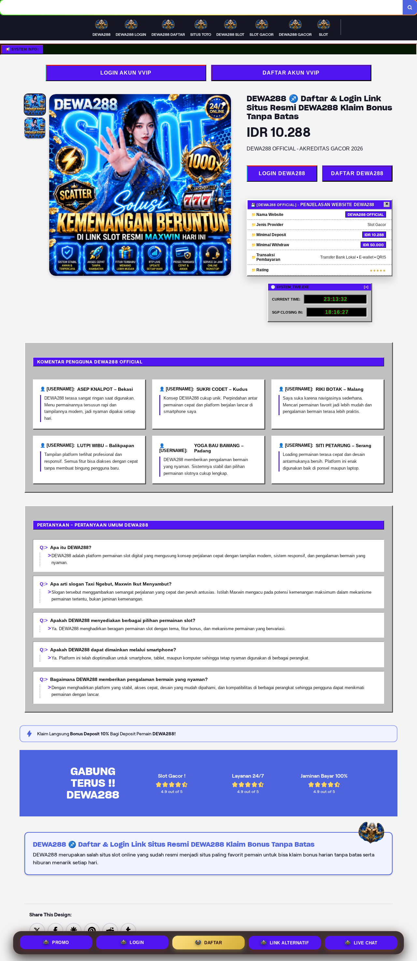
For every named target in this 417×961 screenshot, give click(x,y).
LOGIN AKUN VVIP (125, 73)
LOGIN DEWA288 (282, 173)
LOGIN (137, 941)
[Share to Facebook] (55, 930)
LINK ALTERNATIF (289, 941)
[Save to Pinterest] (92, 930)
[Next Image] (226, 186)
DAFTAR (213, 941)
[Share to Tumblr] (128, 930)
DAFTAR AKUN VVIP (291, 73)
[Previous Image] (54, 186)
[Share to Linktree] (73, 930)
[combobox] (201, 7)
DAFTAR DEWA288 (357, 173)
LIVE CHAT (366, 941)
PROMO (60, 941)
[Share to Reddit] (110, 930)
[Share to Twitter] (37, 930)
